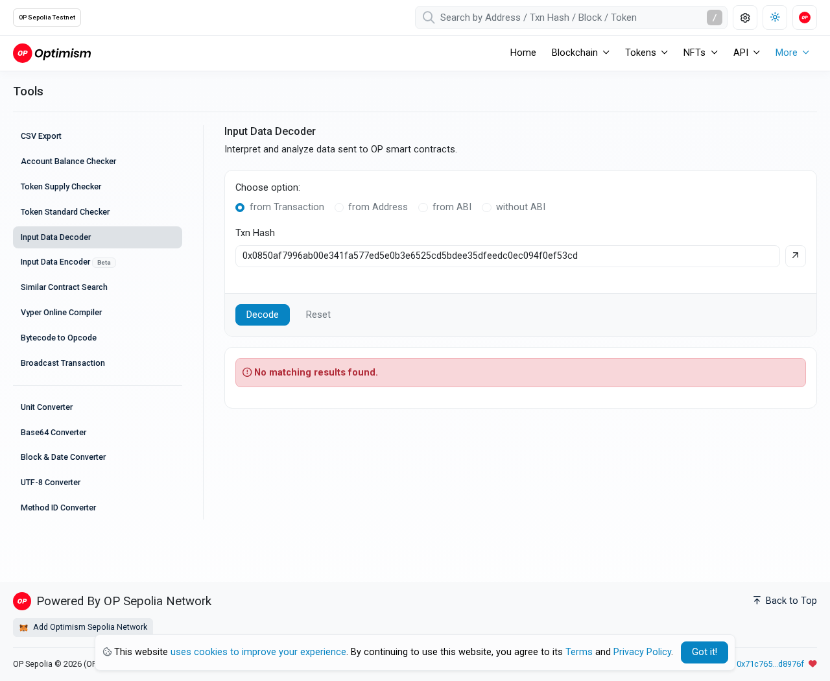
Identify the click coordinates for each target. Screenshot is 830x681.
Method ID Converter (58, 507)
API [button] (740, 52)
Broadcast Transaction (63, 363)
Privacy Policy (642, 652)
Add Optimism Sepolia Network (89, 627)
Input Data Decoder (56, 237)
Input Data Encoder (66, 262)
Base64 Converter (53, 432)
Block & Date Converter (63, 457)
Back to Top (790, 600)
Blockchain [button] (575, 52)
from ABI (452, 207)
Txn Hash (255, 233)
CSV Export (41, 136)
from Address (378, 207)
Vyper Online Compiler (61, 312)
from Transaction (287, 207)
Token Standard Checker (65, 212)
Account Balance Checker (68, 161)
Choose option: (267, 187)
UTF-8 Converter (50, 482)
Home (523, 52)
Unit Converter (47, 407)
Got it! (704, 652)
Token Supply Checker (61, 186)
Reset (318, 314)
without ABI (520, 207)
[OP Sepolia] (52, 53)
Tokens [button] (640, 52)
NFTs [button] (694, 52)
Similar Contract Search (64, 287)
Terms (579, 652)
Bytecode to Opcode (59, 337)
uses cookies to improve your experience (258, 652)
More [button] (787, 52)
